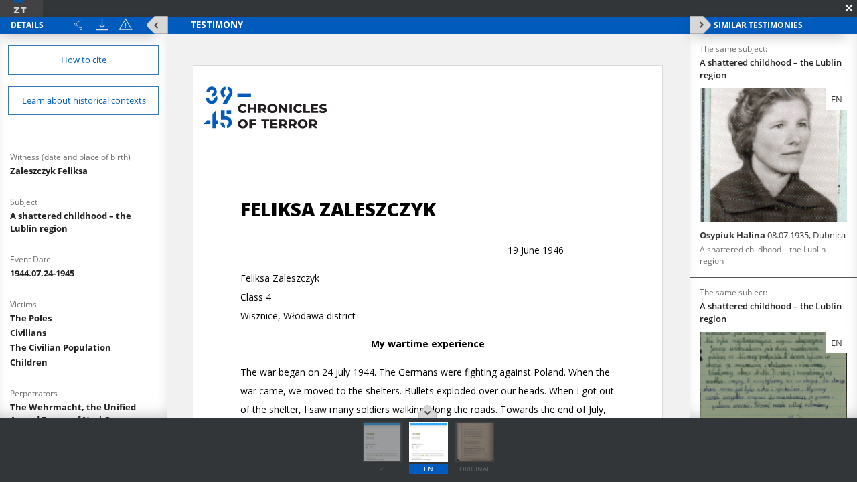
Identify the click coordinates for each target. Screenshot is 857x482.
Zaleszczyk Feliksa (49, 171)
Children (29, 362)
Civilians (28, 333)
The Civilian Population (60, 347)
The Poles (31, 318)
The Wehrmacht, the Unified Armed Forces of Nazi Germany (77, 413)
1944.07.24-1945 (42, 273)
